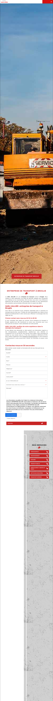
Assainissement (35, 455)
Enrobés (33, 459)
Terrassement (35, 451)
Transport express (36, 477)
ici (10, 411)
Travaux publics (35, 463)
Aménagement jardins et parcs (38, 468)
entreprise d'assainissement (29, 336)
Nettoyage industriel (37, 473)
